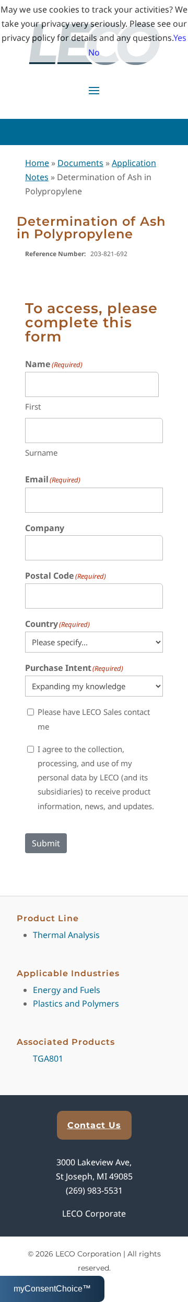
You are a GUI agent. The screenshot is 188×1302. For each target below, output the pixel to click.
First (33, 406)
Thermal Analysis (66, 935)
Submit (46, 843)
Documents (80, 163)
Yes (179, 37)
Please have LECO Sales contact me (94, 719)
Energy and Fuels (66, 990)
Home (37, 163)
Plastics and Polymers (76, 1003)
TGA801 (48, 1058)
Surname (41, 452)
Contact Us (94, 1125)
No (94, 52)
